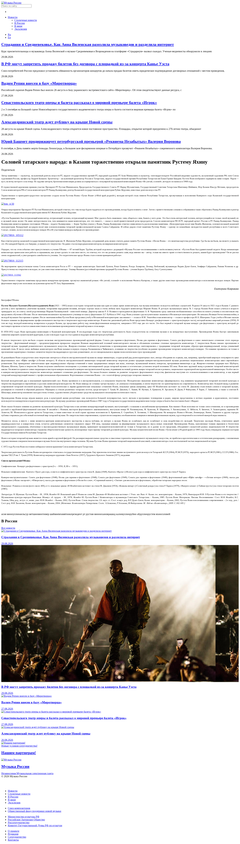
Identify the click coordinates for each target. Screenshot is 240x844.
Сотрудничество (17, 837)
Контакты (13, 839)
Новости (12, 17)
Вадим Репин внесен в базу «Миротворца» (39, 83)
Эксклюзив (20, 29)
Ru (9, 34)
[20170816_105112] (12, 235)
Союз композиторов (19, 808)
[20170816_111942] (11, 275)
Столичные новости (25, 20)
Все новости (8, 528)
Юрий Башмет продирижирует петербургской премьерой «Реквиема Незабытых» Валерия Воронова (91, 141)
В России (19, 23)
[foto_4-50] (7, 203)
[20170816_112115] (12, 260)
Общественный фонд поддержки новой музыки (34, 811)
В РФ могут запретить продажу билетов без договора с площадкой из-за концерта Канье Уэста (85, 64)
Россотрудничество (18, 822)
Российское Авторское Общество (26, 819)
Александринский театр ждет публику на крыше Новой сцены (56, 122)
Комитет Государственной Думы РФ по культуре (35, 825)
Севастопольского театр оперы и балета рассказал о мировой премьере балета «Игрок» (79, 102)
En (9, 37)
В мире (18, 26)
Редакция (13, 834)
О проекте (13, 831)
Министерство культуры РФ (23, 816)
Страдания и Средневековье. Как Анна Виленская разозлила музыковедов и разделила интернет (87, 44)
